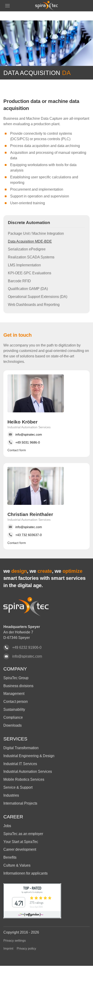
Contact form (16, 450)
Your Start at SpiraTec (20, 842)
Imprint (8, 948)
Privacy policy (26, 948)
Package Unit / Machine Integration (36, 233)
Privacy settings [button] (14, 940)
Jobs (7, 826)
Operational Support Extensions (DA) (37, 297)
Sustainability (14, 709)
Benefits (9, 857)
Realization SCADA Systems (31, 257)
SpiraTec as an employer (23, 834)
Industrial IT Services (20, 764)
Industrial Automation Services (27, 771)
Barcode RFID (19, 281)
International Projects (20, 803)
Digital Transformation (21, 748)
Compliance (13, 717)
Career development (19, 849)
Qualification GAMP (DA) (28, 289)
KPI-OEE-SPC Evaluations (29, 273)
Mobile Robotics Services (23, 779)
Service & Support (18, 787)
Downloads (12, 725)
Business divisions (18, 686)
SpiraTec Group (15, 678)
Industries (11, 795)
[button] (7, 5)
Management (13, 693)
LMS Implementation (24, 265)
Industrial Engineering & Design (28, 756)
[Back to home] (46, 5)
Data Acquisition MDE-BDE (30, 241)
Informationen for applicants (25, 873)
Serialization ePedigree (27, 249)
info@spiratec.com (27, 656)
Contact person (15, 701)
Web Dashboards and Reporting (34, 304)
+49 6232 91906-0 (27, 647)
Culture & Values (16, 865)
